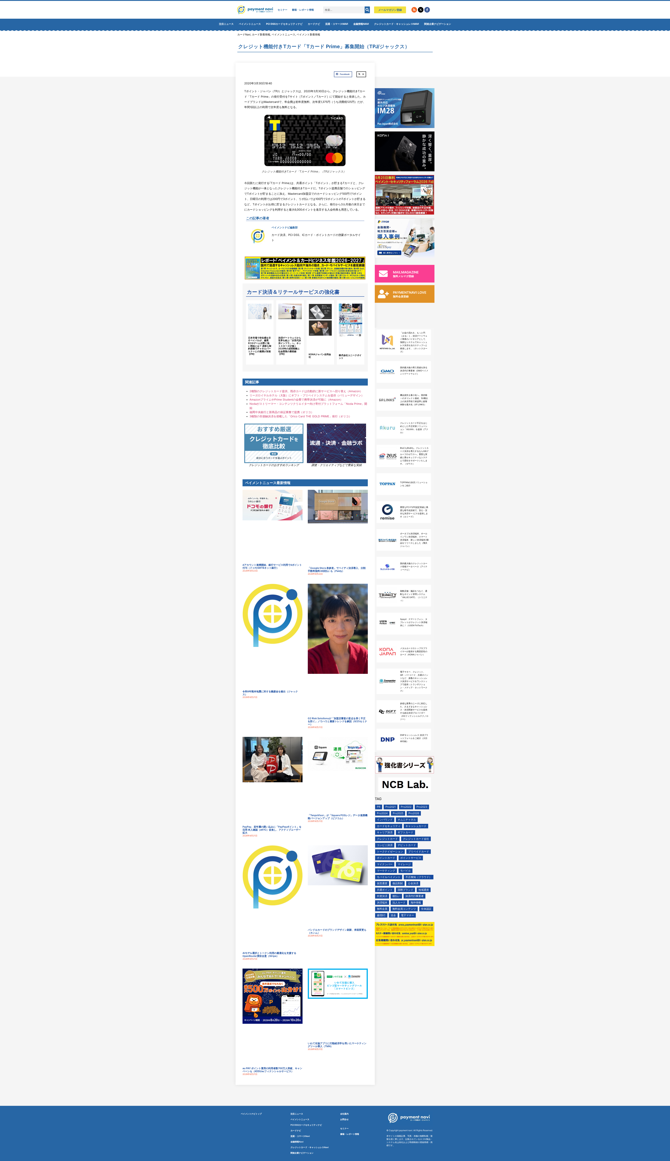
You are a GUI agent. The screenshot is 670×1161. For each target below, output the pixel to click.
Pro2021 (390, 806)
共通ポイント (385, 889)
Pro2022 (406, 806)
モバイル (405, 870)
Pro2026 (413, 813)
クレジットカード (387, 838)
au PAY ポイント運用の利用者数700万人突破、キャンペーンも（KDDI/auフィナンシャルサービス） (272, 1070)
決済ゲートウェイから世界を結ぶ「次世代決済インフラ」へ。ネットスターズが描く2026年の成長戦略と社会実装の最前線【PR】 (289, 346)
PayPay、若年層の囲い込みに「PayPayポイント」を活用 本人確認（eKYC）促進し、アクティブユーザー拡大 (272, 829)
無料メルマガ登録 (403, 276)
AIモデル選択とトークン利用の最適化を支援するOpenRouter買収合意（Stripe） (269, 954)
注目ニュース (226, 23)
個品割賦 (397, 883)
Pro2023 (421, 806)
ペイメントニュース (250, 23)
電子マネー (407, 915)
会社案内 (344, 1113)
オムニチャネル (407, 819)
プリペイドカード (418, 851)
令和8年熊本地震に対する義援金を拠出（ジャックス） (270, 693)
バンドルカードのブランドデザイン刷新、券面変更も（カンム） (337, 931)
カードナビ (314, 23)
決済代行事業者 (414, 896)
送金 (393, 915)
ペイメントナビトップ (251, 1113)
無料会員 (382, 908)
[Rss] (414, 10)
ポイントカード (386, 857)
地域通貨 (423, 889)
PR (378, 806)
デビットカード (407, 845)
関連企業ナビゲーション (437, 23)
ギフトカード (405, 832)
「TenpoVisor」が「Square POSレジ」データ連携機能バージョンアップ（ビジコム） (337, 817)
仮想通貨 (382, 883)
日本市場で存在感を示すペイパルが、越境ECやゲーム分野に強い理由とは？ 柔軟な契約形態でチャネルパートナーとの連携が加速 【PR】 (259, 346)
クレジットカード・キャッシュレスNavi (396, 23)
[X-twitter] (420, 10)
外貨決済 (382, 896)
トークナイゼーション (390, 851)
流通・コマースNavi (336, 23)
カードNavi (244, 34)
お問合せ (344, 1119)
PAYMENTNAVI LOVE (409, 293)
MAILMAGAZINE (406, 272)
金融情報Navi (361, 23)
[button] (343, 74)
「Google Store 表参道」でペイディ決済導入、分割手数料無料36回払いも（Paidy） (337, 569)
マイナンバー (385, 864)
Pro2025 (398, 813)
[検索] (367, 9)
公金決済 (413, 883)
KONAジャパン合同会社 (320, 355)
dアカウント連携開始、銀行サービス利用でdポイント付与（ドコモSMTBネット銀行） (272, 566)
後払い (396, 896)
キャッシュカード (415, 826)
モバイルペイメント (388, 877)
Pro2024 (382, 813)
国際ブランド (405, 889)
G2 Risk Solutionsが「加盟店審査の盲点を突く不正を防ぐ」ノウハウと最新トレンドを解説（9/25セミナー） (337, 721)
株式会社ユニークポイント (350, 356)
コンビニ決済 (385, 845)
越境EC (381, 915)
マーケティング (386, 870)
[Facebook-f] (427, 10)
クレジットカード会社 (416, 838)
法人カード (398, 902)
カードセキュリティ (388, 826)
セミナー (282, 9)
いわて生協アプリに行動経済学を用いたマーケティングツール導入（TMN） (337, 1045)
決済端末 (382, 902)
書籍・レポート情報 (303, 9)
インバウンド (385, 819)
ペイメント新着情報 (308, 34)
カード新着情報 (261, 34)
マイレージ (404, 864)
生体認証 (426, 908)
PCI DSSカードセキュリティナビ (284, 23)
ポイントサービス (410, 857)
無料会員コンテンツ (404, 908)
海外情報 (416, 902)
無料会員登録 (401, 296)
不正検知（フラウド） (418, 877)
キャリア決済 (385, 832)
